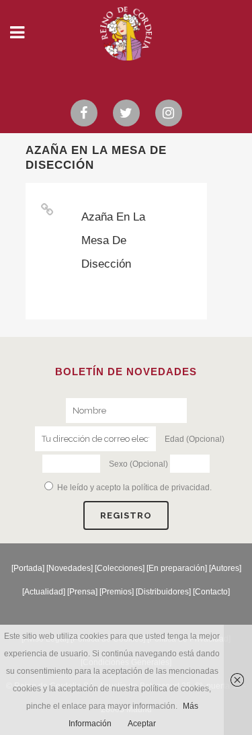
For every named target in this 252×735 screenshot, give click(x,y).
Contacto (211, 591)
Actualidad (43, 591)
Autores (225, 568)
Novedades (69, 568)
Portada (27, 568)
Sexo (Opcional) (138, 464)
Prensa (82, 591)
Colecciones (119, 568)
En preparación (177, 568)
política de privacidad (171, 487)
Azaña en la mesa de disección (113, 240)
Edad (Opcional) (194, 439)
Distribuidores (163, 591)
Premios (116, 591)
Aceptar (142, 723)
